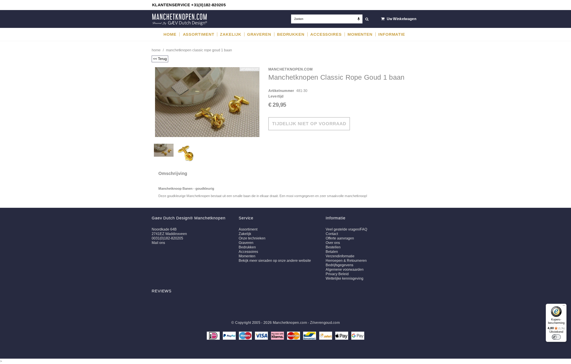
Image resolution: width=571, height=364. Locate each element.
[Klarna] (278, 335)
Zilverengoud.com (325, 322)
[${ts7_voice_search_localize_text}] (358, 19)
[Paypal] (230, 335)
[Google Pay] (357, 335)
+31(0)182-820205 (208, 5)
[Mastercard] (294, 335)
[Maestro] (246, 335)
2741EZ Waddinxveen (169, 234)
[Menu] (564, 306)
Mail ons (158, 243)
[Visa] (262, 335)
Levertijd (276, 96)
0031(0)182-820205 (167, 238)
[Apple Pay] (342, 335)
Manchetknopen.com (290, 322)
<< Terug (160, 59)
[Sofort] (326, 335)
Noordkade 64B (164, 229)
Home (156, 50)
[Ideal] (214, 335)
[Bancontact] (310, 335)
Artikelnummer (281, 91)
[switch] (556, 337)
